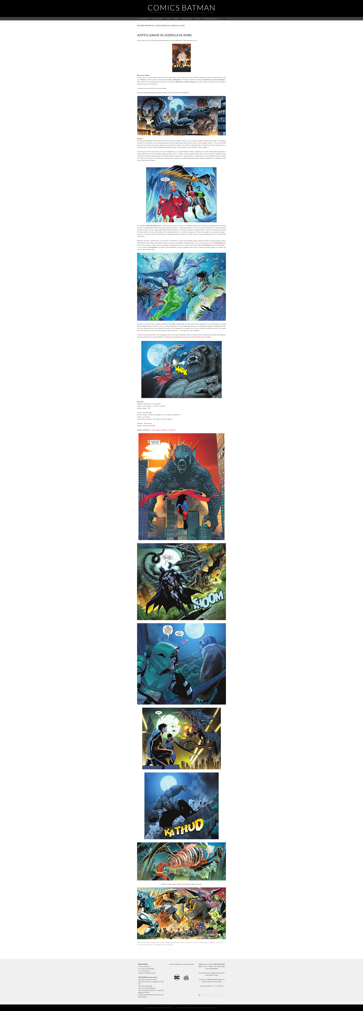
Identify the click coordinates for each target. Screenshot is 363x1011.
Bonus (197, 18)
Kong (142, 944)
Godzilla (196, 942)
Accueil (171, 964)
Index (177, 18)
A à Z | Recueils (143, 18)
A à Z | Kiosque (158, 18)
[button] (212, 995)
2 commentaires (168, 944)
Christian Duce (189, 942)
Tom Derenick (148, 944)
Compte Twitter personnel (146, 994)
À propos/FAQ (178, 964)
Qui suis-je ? (142, 979)
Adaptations (186, 18)
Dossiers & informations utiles (147, 973)
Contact (185, 964)
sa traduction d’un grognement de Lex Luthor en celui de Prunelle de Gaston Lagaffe (187, 337)
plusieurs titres (170, 245)
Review (166, 942)
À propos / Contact (211, 18)
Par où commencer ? (144, 966)
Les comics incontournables (146, 968)
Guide (169, 18)
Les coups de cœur (144, 971)
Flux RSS (191, 964)
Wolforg (213, 1007)
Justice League (159, 942)
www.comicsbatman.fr (206, 986)
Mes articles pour (145, 986)
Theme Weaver (193, 1007)
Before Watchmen (151, 988)
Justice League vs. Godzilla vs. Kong (164, 35)
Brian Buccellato (179, 942)
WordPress (168, 1007)
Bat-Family (147, 942)
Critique (152, 942)
